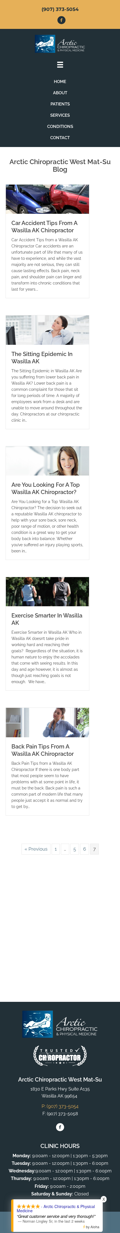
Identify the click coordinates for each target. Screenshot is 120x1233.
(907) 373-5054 (60, 9)
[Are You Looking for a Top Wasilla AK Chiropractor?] (47, 460)
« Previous (36, 849)
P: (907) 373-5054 (60, 1106)
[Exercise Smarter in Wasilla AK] (47, 591)
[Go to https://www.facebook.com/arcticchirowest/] (61, 21)
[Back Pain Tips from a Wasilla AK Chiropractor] (47, 722)
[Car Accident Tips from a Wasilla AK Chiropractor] (47, 199)
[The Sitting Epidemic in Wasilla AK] (47, 329)
